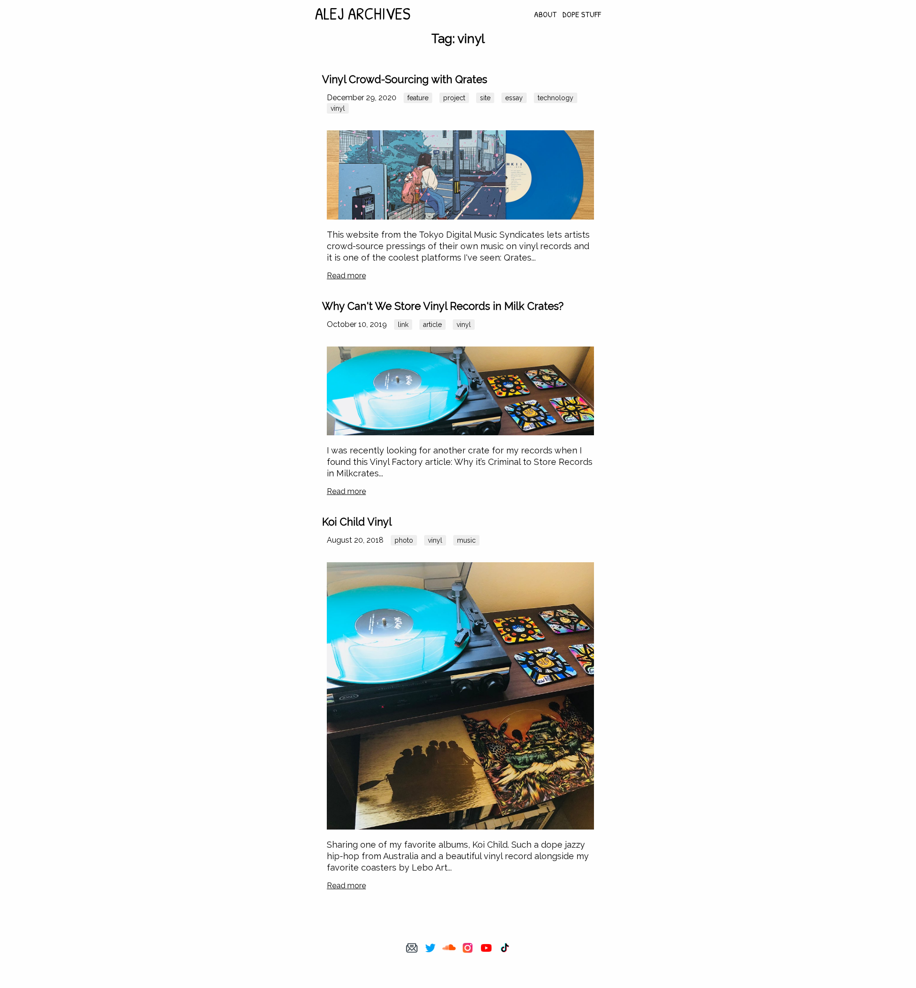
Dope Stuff (581, 14)
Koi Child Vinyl (357, 521)
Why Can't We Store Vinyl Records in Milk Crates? (442, 306)
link (403, 324)
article (432, 324)
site (485, 98)
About (545, 14)
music (466, 540)
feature (417, 98)
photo (404, 540)
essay (514, 98)
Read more (346, 275)
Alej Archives (362, 13)
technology (555, 98)
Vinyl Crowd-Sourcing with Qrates (404, 79)
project (454, 98)
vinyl (338, 108)
